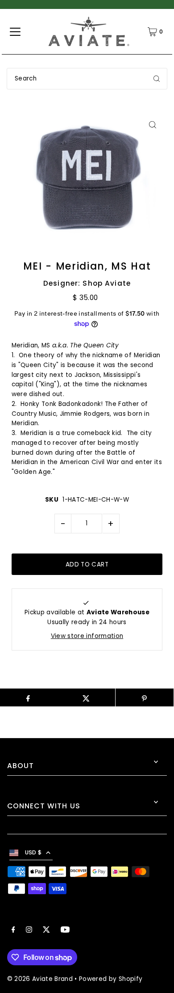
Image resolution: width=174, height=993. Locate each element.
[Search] (156, 78)
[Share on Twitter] (86, 697)
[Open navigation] (15, 32)
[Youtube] (65, 931)
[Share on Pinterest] (145, 697)
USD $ (33, 852)
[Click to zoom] (152, 124)
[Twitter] (46, 931)
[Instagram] (29, 931)
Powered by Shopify (110, 979)
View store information (87, 636)
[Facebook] (13, 931)
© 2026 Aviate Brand (40, 979)
